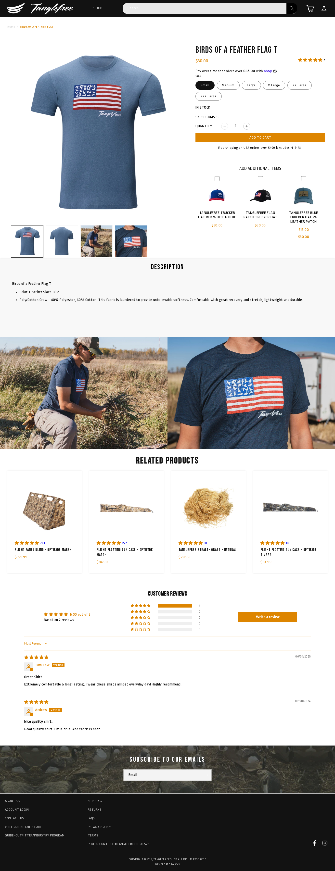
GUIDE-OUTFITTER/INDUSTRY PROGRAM (34, 835)
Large (251, 85)
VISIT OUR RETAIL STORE (23, 826)
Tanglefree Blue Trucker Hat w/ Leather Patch (303, 217)
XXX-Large (209, 96)
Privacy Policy (99, 826)
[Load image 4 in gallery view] (131, 241)
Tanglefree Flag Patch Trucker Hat (260, 215)
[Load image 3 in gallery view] (96, 241)
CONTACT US (14, 818)
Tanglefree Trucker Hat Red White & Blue (217, 215)
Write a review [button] (268, 617)
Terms (93, 835)
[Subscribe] (206, 775)
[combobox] (210, 8)
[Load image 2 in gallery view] (62, 241)
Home (11, 26)
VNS (177, 864)
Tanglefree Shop (165, 859)
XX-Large (300, 85)
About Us (12, 801)
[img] (36, 658)
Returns (95, 809)
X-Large (274, 85)
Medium (228, 85)
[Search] (291, 8)
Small (205, 85)
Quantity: (204, 126)
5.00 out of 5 (80, 614)
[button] (310, 8)
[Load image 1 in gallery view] (27, 241)
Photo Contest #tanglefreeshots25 (119, 844)
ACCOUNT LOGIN (17, 809)
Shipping (95, 801)
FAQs (91, 818)
